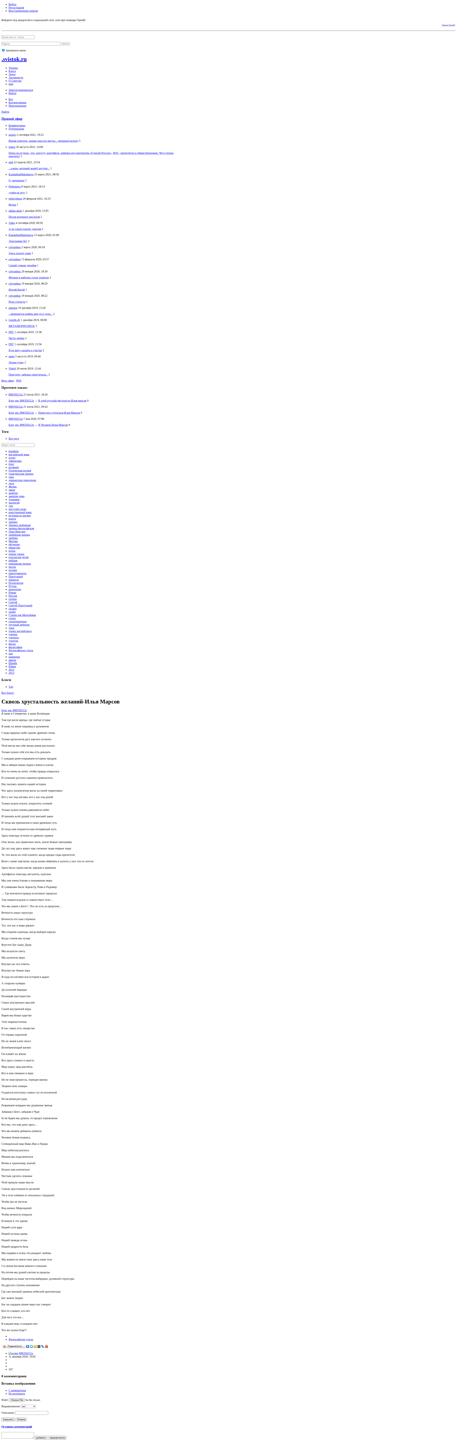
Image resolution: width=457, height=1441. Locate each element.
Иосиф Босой (17, 289)
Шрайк (13, 663)
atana (11, 356)
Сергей (13, 602)
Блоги (12, 71)
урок (11, 627)
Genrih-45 (14, 319)
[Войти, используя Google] (29, 24)
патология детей (19, 557)
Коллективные (17, 102)
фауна (12, 643)
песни (12, 566)
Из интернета (17, 1393)
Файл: (5, 1399)
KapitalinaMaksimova (21, 174)
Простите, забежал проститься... (28, 374)
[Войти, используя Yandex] (35, 24)
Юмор (12, 666)
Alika (12, 222)
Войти (12, 4)
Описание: (7, 1412)
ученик (13, 634)
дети (11, 483)
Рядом (12, 204)
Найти (5, 111)
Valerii (12, 368)
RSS (18, 380)
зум (11, 505)
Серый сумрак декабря (22, 265)
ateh (11, 162)
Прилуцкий (16, 576)
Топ (11, 686)
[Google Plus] (46, 1346)
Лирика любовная (20, 525)
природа (14, 579)
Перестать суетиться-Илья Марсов (59, 412)
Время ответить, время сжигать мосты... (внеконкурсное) (43, 140)
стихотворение (18, 621)
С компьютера (17, 1390)
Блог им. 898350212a (21, 400)
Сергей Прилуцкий (20, 605)
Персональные (17, 105)
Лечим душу (16, 362)
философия (15, 647)
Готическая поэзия (20, 470)
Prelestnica (15, 186)
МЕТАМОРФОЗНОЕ (22, 326)
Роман (12, 592)
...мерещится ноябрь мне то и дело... (30, 313)
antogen (13, 307)
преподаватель (17, 573)
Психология (16, 582)
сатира (13, 599)
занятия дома (16, 496)
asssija (12, 134)
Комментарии (17, 125)
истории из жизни (20, 515)
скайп (12, 611)
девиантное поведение (22, 480)
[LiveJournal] (43, 1346)
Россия (13, 595)
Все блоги (7, 692)
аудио (12, 457)
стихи (12, 618)
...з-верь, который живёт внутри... (29, 168)
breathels (14, 451)
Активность (16, 77)
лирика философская (21, 528)
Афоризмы (15, 460)
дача (11, 476)
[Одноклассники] (35, 1346)
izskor (12, 146)
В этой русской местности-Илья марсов (62, 400)
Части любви (16, 338)
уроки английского (20, 631)
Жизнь (13, 486)
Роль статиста (17, 301)
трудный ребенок (19, 624)
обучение (14, 544)
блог (11, 464)
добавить (41, 1437)
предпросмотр (57, 1437)
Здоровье (14, 499)
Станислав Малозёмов (22, 615)
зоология (14, 502)
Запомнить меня (15, 50)
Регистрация (16, 7)
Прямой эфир (11, 119)
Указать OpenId (448, 25)
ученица (14, 637)
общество (14, 547)
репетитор (15, 589)
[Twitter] (31, 1346)
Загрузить (8, 1419)
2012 (11, 669)
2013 (11, 672)
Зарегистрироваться (21, 90)
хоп (11, 653)
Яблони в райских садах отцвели (29, 277)
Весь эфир (7, 380)
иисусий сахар (17, 509)
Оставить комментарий (16, 1426)
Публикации (16, 128)
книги (12, 518)
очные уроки (16, 554)
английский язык (19, 454)
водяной (14, 467)
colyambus (15, 247)
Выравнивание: (11, 1406)
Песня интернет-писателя (24, 216)
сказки (13, 608)
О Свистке (15, 80)
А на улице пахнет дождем (25, 229)
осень (12, 550)
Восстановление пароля (23, 10)
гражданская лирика (21, 473)
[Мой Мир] (39, 1346)
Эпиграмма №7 (18, 241)
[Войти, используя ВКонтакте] (10, 24)
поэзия (13, 570)
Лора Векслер (17, 531)
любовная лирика (19, 534)
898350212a (16, 394)
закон (12, 489)
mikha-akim (15, 210)
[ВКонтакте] (28, 1346)
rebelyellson (15, 198)
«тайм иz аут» (17, 192)
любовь (13, 538)
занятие (13, 493)
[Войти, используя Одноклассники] (16, 24)
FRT (11, 332)
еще (11, 83)
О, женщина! (16, 180)
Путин (13, 586)
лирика (13, 521)
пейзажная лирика (20, 563)
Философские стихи (21, 650)
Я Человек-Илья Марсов (53, 424)
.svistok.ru (14, 59)
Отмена (21, 1419)
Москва (13, 541)
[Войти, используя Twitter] (23, 24)
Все (11, 99)
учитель (13, 640)
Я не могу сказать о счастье (25, 350)
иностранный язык (20, 512)
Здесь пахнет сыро (20, 253)
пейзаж (13, 560)
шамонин (14, 656)
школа (12, 660)
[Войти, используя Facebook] (4, 24)
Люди (12, 74)
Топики (13, 67)
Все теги (14, 438)
